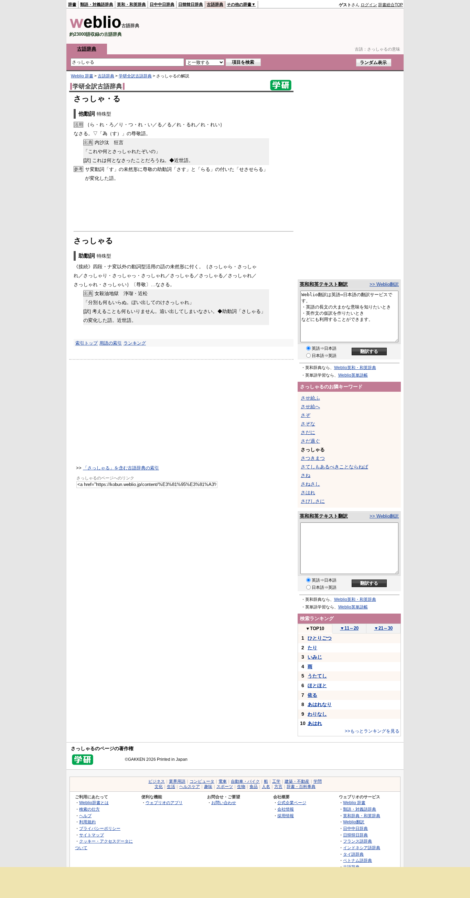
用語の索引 (110, 343)
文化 (158, 787)
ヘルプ (85, 815)
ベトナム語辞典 (357, 860)
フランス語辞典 (357, 841)
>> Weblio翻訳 (384, 284)
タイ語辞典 (353, 854)
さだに (308, 432)
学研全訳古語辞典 (135, 76)
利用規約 (87, 822)
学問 (317, 781)
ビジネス (156, 781)
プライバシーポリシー (99, 828)
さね (305, 475)
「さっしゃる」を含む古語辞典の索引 (121, 467)
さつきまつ (313, 458)
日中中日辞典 (162, 4)
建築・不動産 (297, 781)
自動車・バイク (245, 781)
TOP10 (315, 628)
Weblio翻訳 (353, 822)
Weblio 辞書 (82, 76)
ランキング (135, 343)
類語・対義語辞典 (96, 4)
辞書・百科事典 (301, 787)
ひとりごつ (320, 638)
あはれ (315, 723)
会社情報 (285, 809)
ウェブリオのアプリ (164, 802)
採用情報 (285, 815)
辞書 (72, 4)
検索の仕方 (89, 809)
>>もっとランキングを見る (372, 731)
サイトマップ (91, 835)
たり (312, 647)
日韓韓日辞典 (190, 4)
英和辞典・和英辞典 (361, 815)
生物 (241, 787)
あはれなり (320, 704)
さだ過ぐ (310, 441)
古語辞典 (215, 4)
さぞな (308, 423)
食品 (253, 787)
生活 (171, 787)
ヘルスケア (189, 787)
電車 (222, 781)
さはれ (308, 492)
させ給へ (310, 406)
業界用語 (177, 781)
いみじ (315, 657)
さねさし (310, 484)
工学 (276, 781)
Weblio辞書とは (94, 802)
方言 (278, 787)
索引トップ (86, 343)
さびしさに (313, 501)
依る (312, 695)
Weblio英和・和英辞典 (355, 367)
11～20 (349, 628)
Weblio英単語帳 (353, 375)
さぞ (305, 415)
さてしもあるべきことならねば (334, 466)
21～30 (383, 628)
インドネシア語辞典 (361, 847)
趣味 (208, 787)
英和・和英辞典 (131, 4)
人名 (266, 787)
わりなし (317, 714)
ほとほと (317, 685)
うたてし (317, 676)
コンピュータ (202, 781)
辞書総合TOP (390, 4)
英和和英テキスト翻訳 (324, 284)
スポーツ (224, 787)
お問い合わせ (223, 802)
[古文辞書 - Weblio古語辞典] (95, 26)
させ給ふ (310, 398)
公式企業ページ (291, 802)
